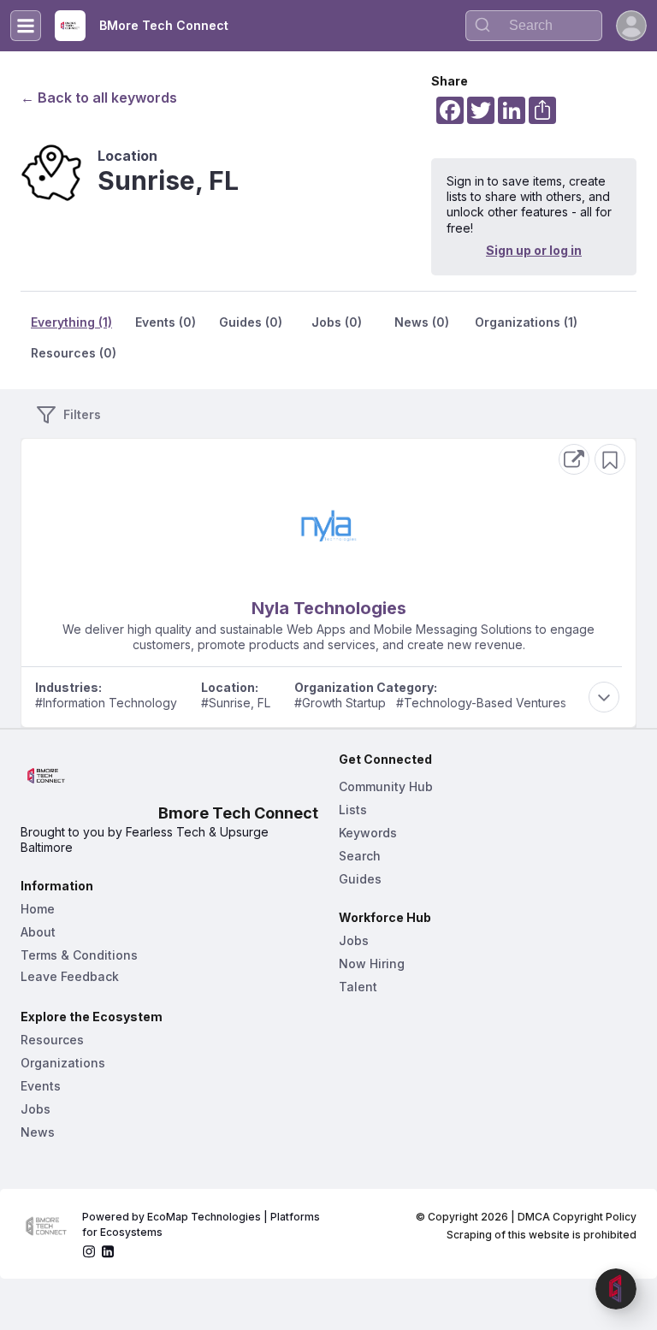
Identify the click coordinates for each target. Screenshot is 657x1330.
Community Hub (386, 786)
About (38, 932)
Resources (52, 1039)
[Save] (610, 459)
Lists (353, 809)
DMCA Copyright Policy (577, 1216)
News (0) (421, 322)
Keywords (368, 832)
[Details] (574, 459)
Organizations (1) (526, 322)
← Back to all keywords (99, 97)
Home (38, 908)
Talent (358, 986)
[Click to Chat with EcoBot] (615, 1288)
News (38, 1132)
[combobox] (533, 25)
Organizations (63, 1062)
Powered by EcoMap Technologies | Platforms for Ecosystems (202, 1224)
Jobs (35, 1109)
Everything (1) (71, 322)
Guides (360, 879)
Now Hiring (372, 963)
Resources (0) (73, 353)
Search (360, 855)
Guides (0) (250, 322)
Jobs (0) (336, 322)
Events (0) (165, 322)
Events (41, 1086)
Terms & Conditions (79, 955)
